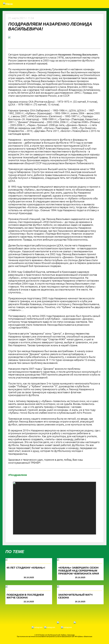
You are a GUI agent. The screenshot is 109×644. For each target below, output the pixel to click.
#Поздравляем (17, 475)
